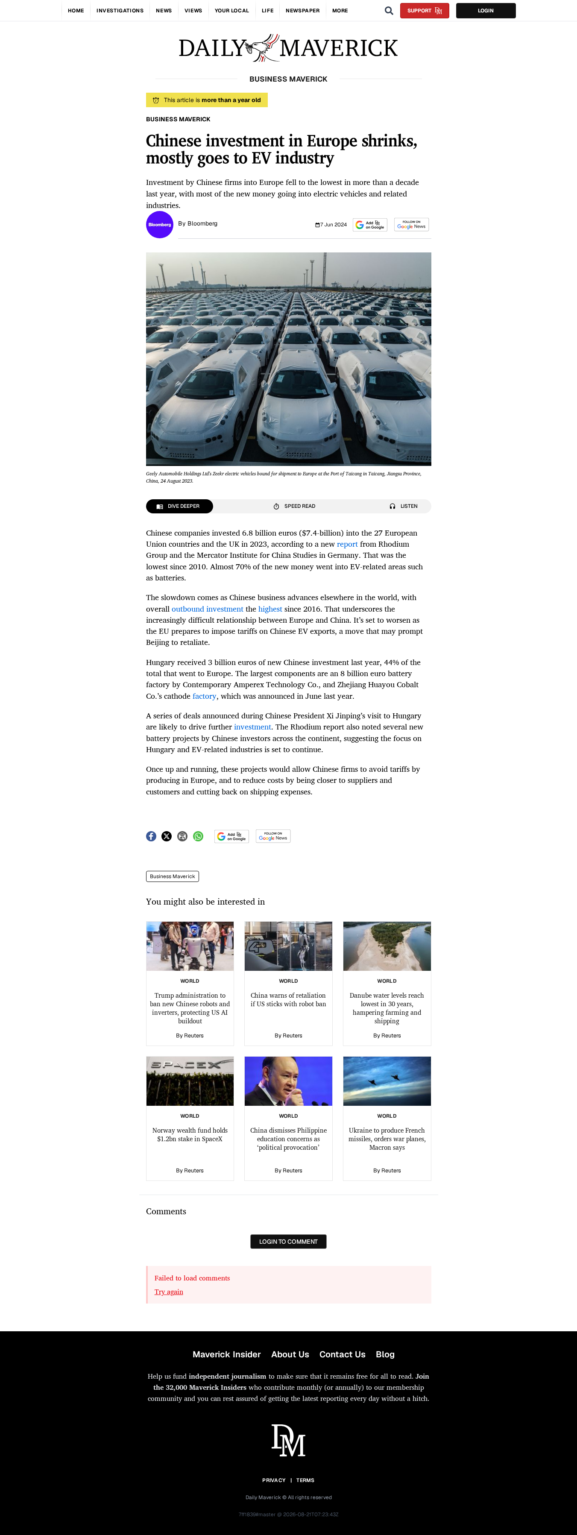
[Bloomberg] (159, 223)
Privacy (273, 1480)
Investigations (120, 10)
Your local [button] (232, 10)
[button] (370, 224)
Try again (169, 1291)
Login (486, 10)
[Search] (389, 10)
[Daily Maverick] (288, 48)
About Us (290, 1354)
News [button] (164, 10)
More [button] (340, 10)
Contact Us (342, 1354)
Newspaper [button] (302, 10)
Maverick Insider (227, 1354)
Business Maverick (172, 876)
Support (419, 10)
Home (76, 10)
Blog (385, 1354)
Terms (305, 1480)
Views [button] (193, 10)
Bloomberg (202, 223)
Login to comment (288, 1241)
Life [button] (267, 10)
